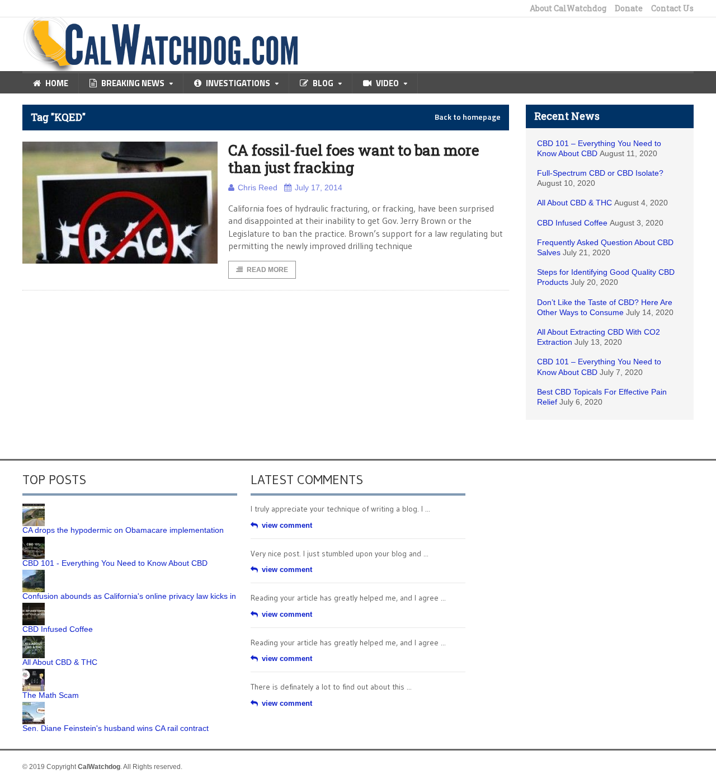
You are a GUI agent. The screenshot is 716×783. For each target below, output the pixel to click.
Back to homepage (468, 117)
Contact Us (672, 8)
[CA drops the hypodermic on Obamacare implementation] (33, 507)
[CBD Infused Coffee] (33, 606)
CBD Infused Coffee (572, 222)
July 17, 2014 (318, 187)
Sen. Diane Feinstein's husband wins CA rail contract (115, 728)
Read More (267, 270)
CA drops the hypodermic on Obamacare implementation (123, 530)
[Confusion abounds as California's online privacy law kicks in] (33, 573)
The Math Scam (50, 695)
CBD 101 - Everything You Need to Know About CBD (115, 563)
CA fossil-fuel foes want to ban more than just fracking (353, 158)
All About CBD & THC (574, 202)
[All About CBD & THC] (33, 639)
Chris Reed (257, 187)
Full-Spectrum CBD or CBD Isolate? (600, 172)
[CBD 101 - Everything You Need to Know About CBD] (33, 540)
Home (56, 83)
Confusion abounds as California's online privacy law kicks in (129, 596)
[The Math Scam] (33, 672)
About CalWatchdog (568, 8)
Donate (629, 8)
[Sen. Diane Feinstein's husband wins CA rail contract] (33, 705)
